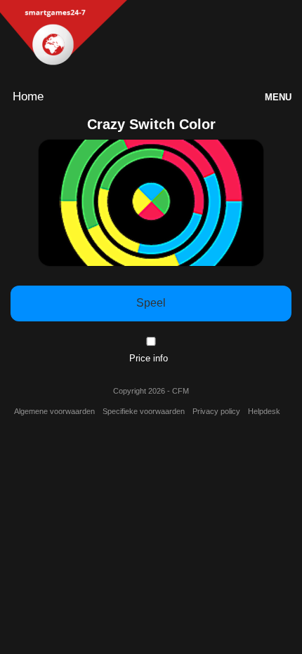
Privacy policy (216, 411)
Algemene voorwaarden (54, 411)
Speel (151, 303)
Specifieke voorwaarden (144, 411)
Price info (148, 358)
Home (28, 96)
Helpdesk (264, 411)
